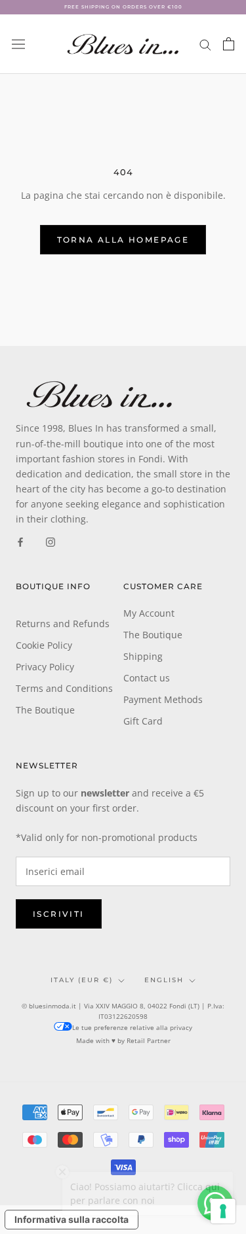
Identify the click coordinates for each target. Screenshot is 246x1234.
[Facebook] (20, 541)
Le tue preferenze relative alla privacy (132, 1027)
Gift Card (143, 721)
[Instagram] (50, 541)
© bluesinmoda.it (49, 1005)
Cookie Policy (44, 645)
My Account (148, 613)
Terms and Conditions (64, 688)
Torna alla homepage (123, 240)
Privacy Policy (45, 666)
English (164, 980)
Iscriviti (59, 914)
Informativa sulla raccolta (71, 1219)
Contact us (146, 678)
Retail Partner (149, 1040)
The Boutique (45, 710)
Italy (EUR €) (82, 980)
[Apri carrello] (228, 43)
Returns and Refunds (63, 623)
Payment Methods (163, 699)
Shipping (143, 656)
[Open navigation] (18, 44)
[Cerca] (205, 44)
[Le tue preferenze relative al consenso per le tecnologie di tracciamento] (223, 1211)
